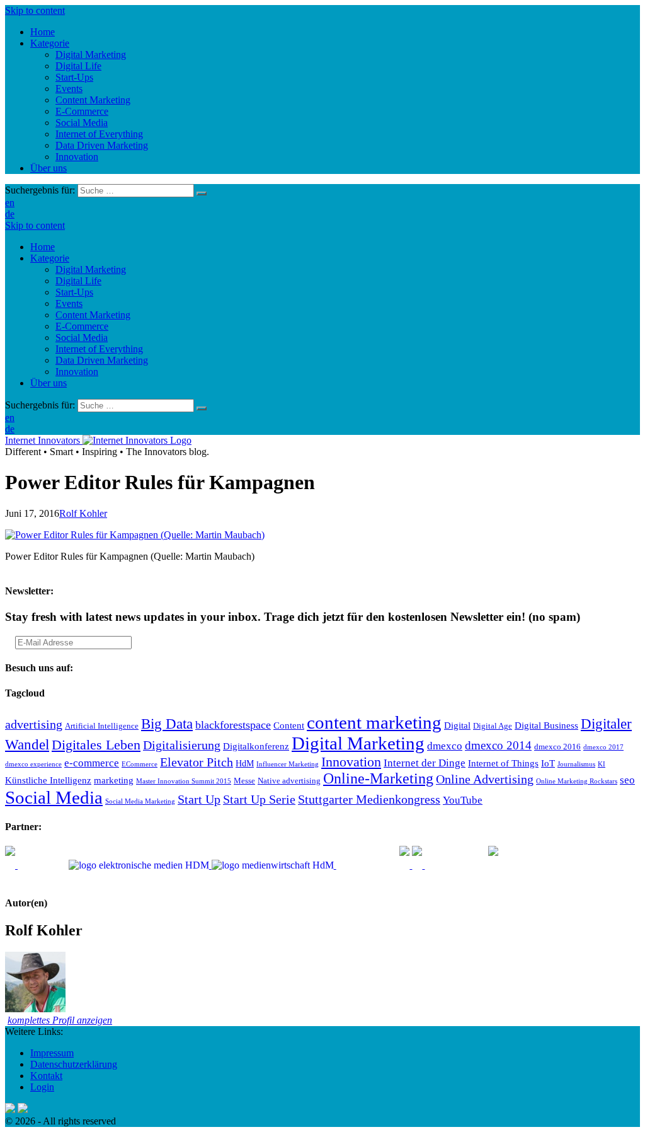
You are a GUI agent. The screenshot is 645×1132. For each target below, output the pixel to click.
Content (288, 725)
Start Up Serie (259, 799)
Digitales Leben (96, 745)
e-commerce (91, 763)
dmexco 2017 (603, 747)
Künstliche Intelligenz (48, 780)
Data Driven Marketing (101, 360)
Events (69, 303)
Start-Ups (74, 292)
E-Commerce (81, 326)
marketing (114, 780)
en (9, 202)
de (9, 214)
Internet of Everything (99, 349)
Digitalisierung (181, 745)
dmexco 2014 (498, 745)
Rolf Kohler (83, 513)
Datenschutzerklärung (73, 1064)
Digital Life (78, 280)
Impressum (52, 1053)
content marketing (374, 722)
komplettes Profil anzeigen (60, 1020)
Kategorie (49, 258)
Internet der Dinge (424, 763)
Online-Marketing (378, 778)
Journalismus (576, 764)
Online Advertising (485, 779)
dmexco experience (33, 764)
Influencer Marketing (287, 764)
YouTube (462, 800)
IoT (548, 763)
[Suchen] (202, 193)
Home (42, 246)
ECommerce (139, 764)
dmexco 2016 (557, 746)
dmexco (444, 746)
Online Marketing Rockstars (576, 781)
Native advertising (289, 781)
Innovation (76, 371)
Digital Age (492, 726)
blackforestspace (233, 725)
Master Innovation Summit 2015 (183, 781)
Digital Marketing (90, 269)
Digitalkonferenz (256, 746)
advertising (33, 724)
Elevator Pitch (196, 762)
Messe (244, 781)
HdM (245, 763)
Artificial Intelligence (102, 726)
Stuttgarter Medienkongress (369, 799)
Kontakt (46, 1075)
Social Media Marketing (140, 801)
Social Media (81, 337)
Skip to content (35, 10)
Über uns (48, 383)
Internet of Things (503, 763)
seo (627, 780)
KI (601, 764)
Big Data (167, 723)
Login (42, 1087)
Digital (457, 725)
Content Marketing (92, 314)
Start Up (199, 799)
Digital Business (546, 725)
